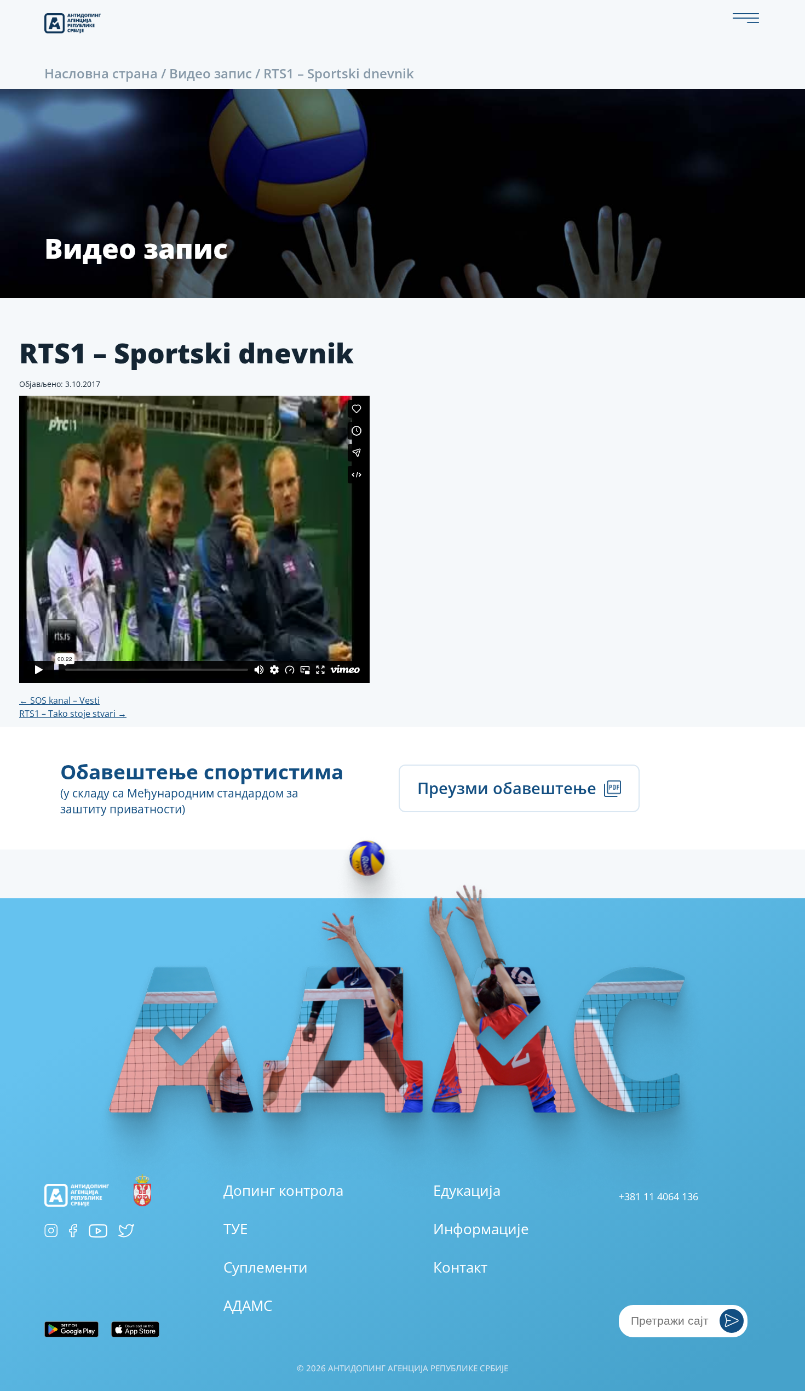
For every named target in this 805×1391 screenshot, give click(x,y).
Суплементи (265, 1267)
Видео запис (210, 73)
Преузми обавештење (509, 788)
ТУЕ (235, 1229)
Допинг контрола (283, 1190)
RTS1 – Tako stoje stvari (73, 714)
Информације (481, 1229)
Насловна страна (101, 73)
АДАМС (247, 1305)
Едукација (467, 1190)
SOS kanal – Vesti (59, 700)
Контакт (460, 1267)
